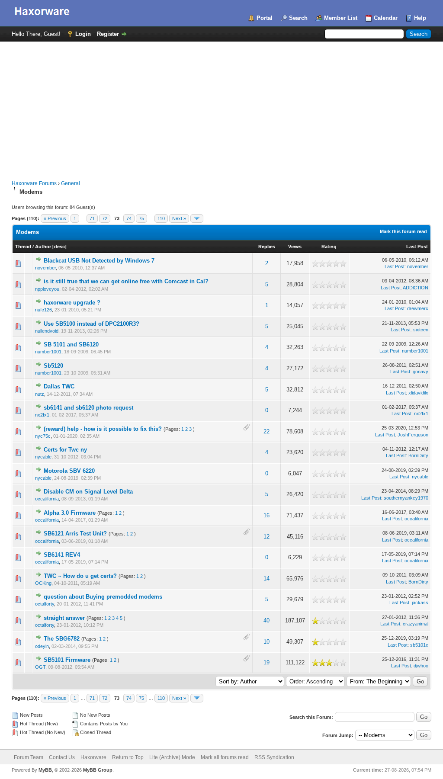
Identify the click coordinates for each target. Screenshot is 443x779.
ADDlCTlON (415, 287)
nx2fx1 (42, 414)
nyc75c (43, 436)
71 (92, 218)
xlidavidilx (418, 392)
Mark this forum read (403, 231)
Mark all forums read (225, 757)
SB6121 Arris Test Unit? (75, 533)
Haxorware (93, 757)
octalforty (44, 603)
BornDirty (418, 455)
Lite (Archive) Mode (172, 757)
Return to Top (128, 757)
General (70, 183)
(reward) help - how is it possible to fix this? (103, 429)
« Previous (55, 218)
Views (295, 246)
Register (108, 34)
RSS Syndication (274, 757)
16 (266, 515)
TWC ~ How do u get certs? (80, 576)
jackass (420, 602)
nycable (43, 456)
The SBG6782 (62, 638)
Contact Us (62, 757)
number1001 (48, 351)
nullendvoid (46, 330)
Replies (266, 246)
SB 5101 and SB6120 (71, 344)
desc (59, 246)
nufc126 (43, 309)
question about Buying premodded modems (103, 596)
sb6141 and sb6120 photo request (88, 407)
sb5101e (419, 645)
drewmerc (417, 308)
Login (83, 34)
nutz (39, 394)
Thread (23, 246)
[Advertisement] (221, 106)
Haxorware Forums (34, 183)
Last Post (417, 246)
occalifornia (47, 498)
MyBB (45, 770)
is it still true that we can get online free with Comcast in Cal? (126, 281)
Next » (179, 218)
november (45, 267)
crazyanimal (415, 623)
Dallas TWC (59, 386)
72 (104, 218)
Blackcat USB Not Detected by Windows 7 (99, 260)
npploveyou (47, 289)
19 (266, 662)
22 (266, 431)
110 (161, 218)
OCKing (43, 583)
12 (266, 536)
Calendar (386, 18)
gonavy (420, 371)
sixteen (420, 329)
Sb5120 (53, 365)
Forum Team (28, 757)
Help (420, 18)
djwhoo (421, 665)
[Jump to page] (196, 218)
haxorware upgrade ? (72, 302)
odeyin (42, 646)
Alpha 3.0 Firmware (70, 513)
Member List (340, 18)
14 (266, 578)
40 (266, 620)
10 (266, 641)
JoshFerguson (413, 434)
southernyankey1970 (406, 497)
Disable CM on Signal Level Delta (88, 491)
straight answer (64, 618)
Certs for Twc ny (65, 449)
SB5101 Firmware (67, 660)
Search (298, 18)
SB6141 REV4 (62, 554)
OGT (40, 667)
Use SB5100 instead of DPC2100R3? (91, 324)
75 (141, 218)
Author (43, 246)
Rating (329, 246)
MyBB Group (97, 770)
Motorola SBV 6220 (69, 471)
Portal (265, 18)
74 (129, 218)
